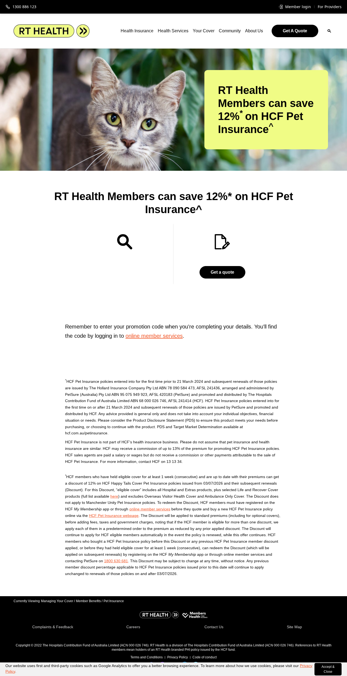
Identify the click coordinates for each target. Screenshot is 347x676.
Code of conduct (204, 657)
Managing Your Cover (58, 601)
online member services (154, 336)
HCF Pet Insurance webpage (114, 515)
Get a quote (222, 272)
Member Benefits (89, 601)
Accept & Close (328, 669)
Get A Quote (295, 31)
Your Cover (203, 31)
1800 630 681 (116, 561)
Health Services (173, 31)
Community (230, 31)
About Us (254, 31)
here (114, 496)
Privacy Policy (177, 657)
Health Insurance (137, 31)
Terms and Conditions (146, 657)
